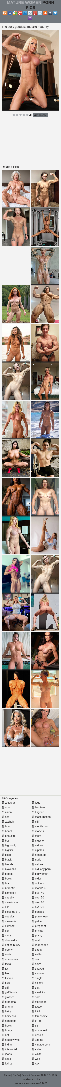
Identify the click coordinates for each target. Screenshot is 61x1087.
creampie (10, 921)
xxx (36, 1063)
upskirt (38, 1035)
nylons (38, 864)
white (38, 1054)
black (8, 859)
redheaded (41, 945)
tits (36, 1025)
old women (41, 873)
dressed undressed (16, 940)
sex (36, 959)
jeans (8, 1054)
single (38, 978)
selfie (38, 954)
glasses (9, 997)
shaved (39, 968)
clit (6, 907)
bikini (8, 854)
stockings (40, 1001)
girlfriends (10, 992)
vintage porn (42, 1044)
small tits (40, 992)
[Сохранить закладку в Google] (15, 13)
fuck (7, 982)
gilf (6, 987)
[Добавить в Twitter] (55, 13)
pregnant (40, 926)
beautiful (9, 835)
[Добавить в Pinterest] (35, 13)
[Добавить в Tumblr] (50, 13)
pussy (38, 935)
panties (39, 911)
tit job (38, 1020)
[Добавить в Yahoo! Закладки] (30, 18)
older (37, 878)
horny (8, 1030)
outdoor (39, 883)
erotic (8, 954)
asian (8, 812)
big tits (8, 850)
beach (8, 831)
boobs (8, 873)
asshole (9, 821)
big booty (10, 845)
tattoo (38, 1006)
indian (8, 1044)
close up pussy (13, 911)
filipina (8, 978)
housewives (11, 1039)
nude (37, 859)
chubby (9, 897)
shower (39, 973)
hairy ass (10, 1016)
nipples (39, 850)
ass (6, 816)
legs (37, 802)
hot (6, 1035)
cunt (7, 930)
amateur (9, 802)
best (7, 840)
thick (37, 1011)
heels (8, 1025)
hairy (7, 1011)
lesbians (39, 807)
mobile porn (41, 826)
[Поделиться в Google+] (20, 13)
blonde (8, 864)
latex (7, 1058)
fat (6, 968)
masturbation (42, 816)
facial (8, 963)
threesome (41, 1016)
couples (9, 916)
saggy (38, 949)
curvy (8, 935)
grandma (10, 1001)
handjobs (10, 1020)
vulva (38, 1049)
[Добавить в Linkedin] (25, 13)
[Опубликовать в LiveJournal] (30, 13)
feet (6, 973)
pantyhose (41, 916)
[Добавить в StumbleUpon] (45, 13)
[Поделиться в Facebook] (10, 13)
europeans (11, 959)
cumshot (9, 926)
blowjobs (10, 869)
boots (8, 878)
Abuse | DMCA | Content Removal (22, 1075)
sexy (37, 963)
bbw (7, 826)
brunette (9, 888)
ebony (8, 949)
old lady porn (42, 869)
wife (37, 1058)
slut (36, 987)
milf (36, 821)
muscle (39, 840)
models (39, 831)
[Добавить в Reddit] (40, 13)
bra (6, 883)
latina (8, 1063)
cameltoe (10, 892)
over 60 (39, 902)
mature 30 (40, 888)
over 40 (39, 892)
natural (38, 845)
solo (37, 997)
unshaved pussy (44, 1030)
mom (37, 835)
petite (38, 921)
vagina (38, 1039)
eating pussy (12, 945)
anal (7, 807)
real (37, 940)
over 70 (39, 907)
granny (8, 1006)
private (38, 930)
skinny (38, 982)
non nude (40, 854)
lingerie (39, 812)
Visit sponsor (40, 114)
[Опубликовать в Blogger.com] (5, 13)
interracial (10, 1049)
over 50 (39, 897)
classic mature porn (16, 902)
